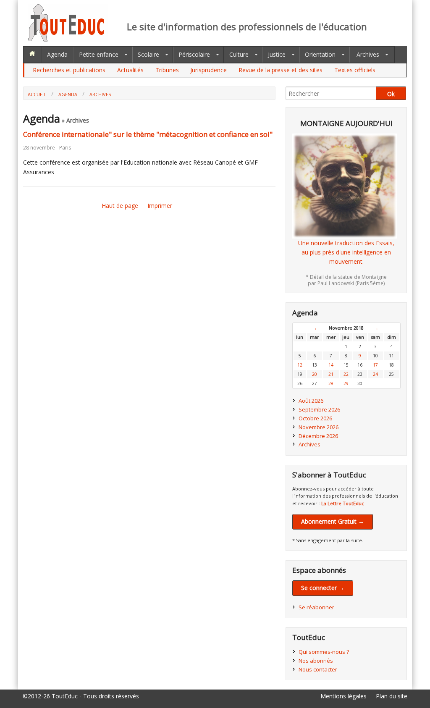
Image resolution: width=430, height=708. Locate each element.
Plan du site (391, 696)
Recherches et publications (69, 70)
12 (299, 365)
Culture (239, 54)
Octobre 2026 (315, 418)
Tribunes (167, 70)
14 (330, 365)
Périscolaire (194, 54)
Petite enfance (98, 54)
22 (346, 374)
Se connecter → (322, 588)
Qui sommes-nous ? (324, 652)
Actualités (130, 70)
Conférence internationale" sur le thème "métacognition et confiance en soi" (148, 134)
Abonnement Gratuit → (332, 521)
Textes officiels (354, 70)
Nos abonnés (316, 660)
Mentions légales (343, 696)
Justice (277, 54)
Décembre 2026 (318, 436)
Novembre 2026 (318, 427)
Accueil (37, 94)
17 (375, 365)
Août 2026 (311, 400)
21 (330, 374)
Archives (368, 54)
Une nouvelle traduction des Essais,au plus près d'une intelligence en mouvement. (346, 252)
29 (346, 383)
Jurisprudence (208, 70)
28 (330, 383)
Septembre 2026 (319, 409)
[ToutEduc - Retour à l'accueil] (68, 40)
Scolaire (148, 54)
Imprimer (159, 206)
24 (375, 374)
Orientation (320, 54)
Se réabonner (316, 607)
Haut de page (120, 206)
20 (314, 374)
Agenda (57, 54)
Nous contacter (318, 669)
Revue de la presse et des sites (280, 70)
